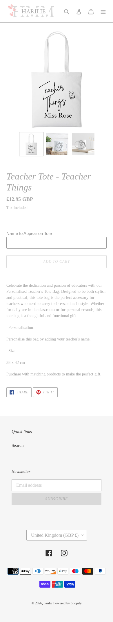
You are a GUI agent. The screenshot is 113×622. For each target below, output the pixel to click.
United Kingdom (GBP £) (55, 535)
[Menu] (103, 11)
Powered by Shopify (67, 603)
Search (18, 445)
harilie (48, 603)
